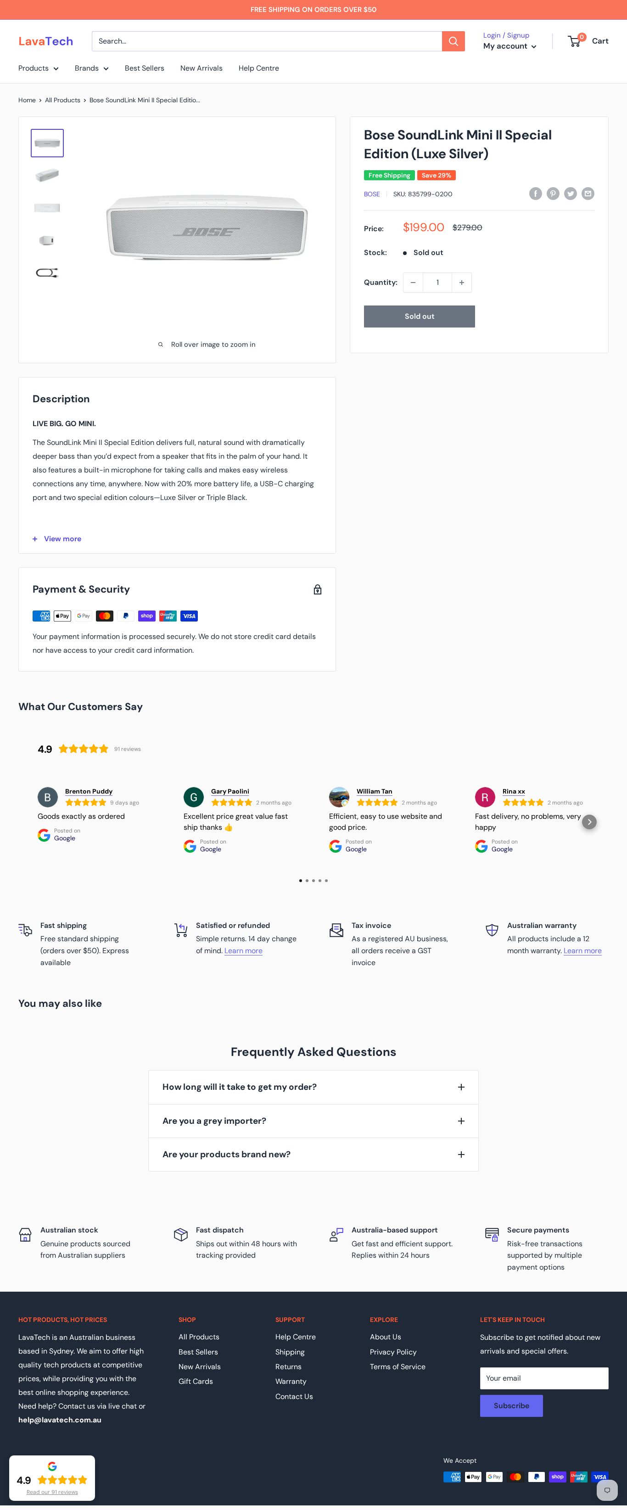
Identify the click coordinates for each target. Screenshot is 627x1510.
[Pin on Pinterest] (553, 193)
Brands (87, 68)
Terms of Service (397, 1366)
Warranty (291, 1381)
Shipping (290, 1352)
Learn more (243, 950)
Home (27, 100)
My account (506, 46)
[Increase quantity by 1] (461, 282)
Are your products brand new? (226, 1154)
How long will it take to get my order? (239, 1087)
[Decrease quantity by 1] (413, 282)
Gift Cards (196, 1381)
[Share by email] (588, 193)
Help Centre (259, 68)
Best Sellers (144, 68)
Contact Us (294, 1396)
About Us (385, 1337)
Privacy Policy (393, 1352)
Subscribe (511, 1405)
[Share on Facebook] (535, 193)
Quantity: (380, 282)
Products (33, 68)
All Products (62, 100)
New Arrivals (201, 68)
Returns (288, 1366)
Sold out (420, 316)
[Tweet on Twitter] (570, 193)
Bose (372, 194)
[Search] (453, 41)
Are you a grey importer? (214, 1121)
